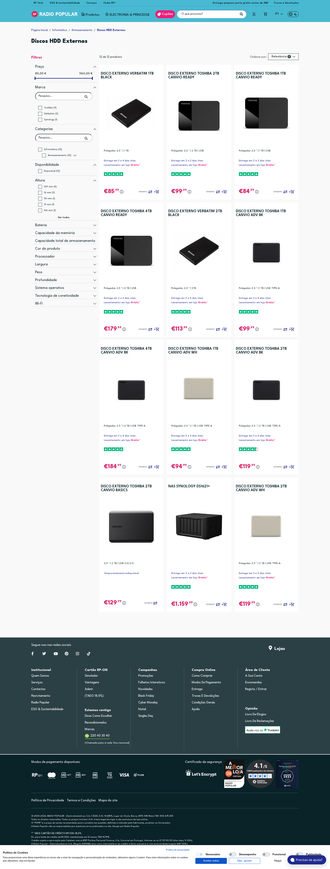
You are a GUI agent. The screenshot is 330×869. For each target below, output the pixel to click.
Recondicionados (96, 722)
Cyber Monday (148, 702)
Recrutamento (40, 695)
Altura (40, 180)
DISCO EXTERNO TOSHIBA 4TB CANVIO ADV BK (126, 350)
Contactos (38, 689)
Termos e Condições (81, 800)
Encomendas (253, 682)
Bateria (41, 225)
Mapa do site (108, 800)
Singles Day (145, 716)
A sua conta (253, 675)
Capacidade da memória (55, 233)
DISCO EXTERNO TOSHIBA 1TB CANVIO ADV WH (193, 350)
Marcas (90, 729)
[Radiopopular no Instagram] (77, 654)
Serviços (92, 3)
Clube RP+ (109, 3)
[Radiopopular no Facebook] (32, 654)
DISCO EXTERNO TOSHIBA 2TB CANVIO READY (193, 75)
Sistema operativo (49, 288)
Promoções (145, 675)
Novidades (145, 689)
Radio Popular (40, 702)
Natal (142, 709)
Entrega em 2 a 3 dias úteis (187, 160)
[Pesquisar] (241, 14)
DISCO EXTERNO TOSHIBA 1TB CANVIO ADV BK (261, 213)
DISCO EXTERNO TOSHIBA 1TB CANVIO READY (261, 75)
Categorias (44, 129)
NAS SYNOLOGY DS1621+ (189, 486)
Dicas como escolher (98, 716)
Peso (38, 272)
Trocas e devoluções (205, 695)
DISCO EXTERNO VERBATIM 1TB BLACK (127, 75)
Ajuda (196, 709)
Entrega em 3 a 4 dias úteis (120, 160)
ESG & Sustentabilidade (65, 3)
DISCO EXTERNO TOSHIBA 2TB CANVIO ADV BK (261, 350)
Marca (40, 87)
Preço (39, 66)
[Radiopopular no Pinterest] (66, 654)
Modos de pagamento (206, 682)
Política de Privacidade (47, 800)
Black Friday (146, 695)
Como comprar (202, 675)
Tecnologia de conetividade (57, 296)
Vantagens (92, 682)
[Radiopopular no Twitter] (44, 654)
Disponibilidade (47, 165)
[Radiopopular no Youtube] (56, 654)
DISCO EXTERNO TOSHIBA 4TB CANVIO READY (126, 213)
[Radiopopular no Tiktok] (88, 654)
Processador (45, 256)
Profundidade (46, 280)
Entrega (197, 689)
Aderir (89, 689)
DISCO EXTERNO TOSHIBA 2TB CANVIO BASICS (126, 488)
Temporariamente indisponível (121, 573)
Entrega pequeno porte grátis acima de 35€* (241, 3)
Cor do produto (47, 248)
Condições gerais (203, 702)
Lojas (278, 649)
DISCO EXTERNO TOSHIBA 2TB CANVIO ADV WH (261, 488)
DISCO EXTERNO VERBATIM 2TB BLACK (195, 213)
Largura (41, 264)
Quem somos (40, 675)
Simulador (91, 675)
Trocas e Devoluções (286, 3)
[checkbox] (199, 854)
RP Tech (38, 3)
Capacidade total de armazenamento (65, 241)
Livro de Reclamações (259, 721)
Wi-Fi (39, 303)
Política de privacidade (178, 850)
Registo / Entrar (256, 689)
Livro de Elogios (255, 714)
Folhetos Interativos (151, 682)
